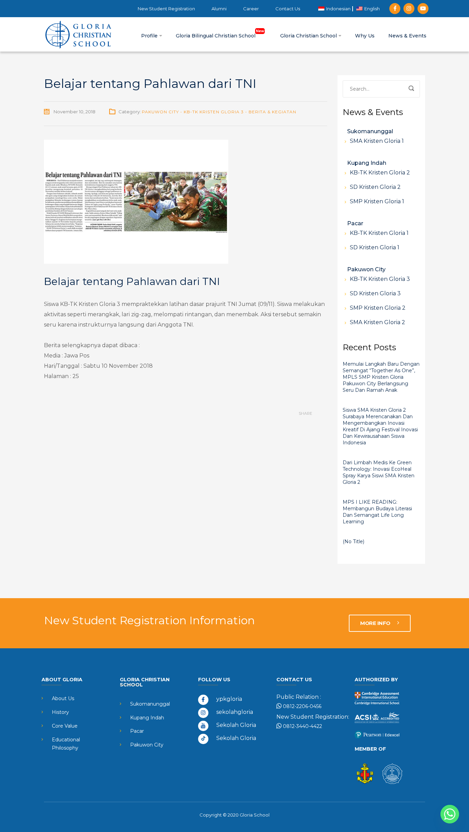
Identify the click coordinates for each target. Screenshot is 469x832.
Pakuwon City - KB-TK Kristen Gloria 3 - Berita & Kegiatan (219, 111)
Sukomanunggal (370, 131)
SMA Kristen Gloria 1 (377, 141)
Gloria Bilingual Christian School (216, 36)
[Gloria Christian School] (78, 34)
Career (251, 8)
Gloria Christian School (309, 36)
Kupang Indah (366, 163)
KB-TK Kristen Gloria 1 (379, 233)
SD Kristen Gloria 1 (374, 247)
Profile (150, 36)
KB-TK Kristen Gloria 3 (380, 279)
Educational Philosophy (66, 744)
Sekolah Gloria (236, 725)
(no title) (353, 541)
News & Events (407, 36)
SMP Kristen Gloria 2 (377, 308)
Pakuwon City (366, 269)
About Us (63, 698)
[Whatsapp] (450, 814)
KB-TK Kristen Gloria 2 (380, 172)
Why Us (365, 36)
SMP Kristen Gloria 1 (377, 201)
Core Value (65, 726)
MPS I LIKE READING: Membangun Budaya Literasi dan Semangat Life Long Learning (377, 512)
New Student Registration (166, 8)
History (60, 712)
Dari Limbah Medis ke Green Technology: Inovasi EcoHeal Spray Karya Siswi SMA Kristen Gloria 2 (378, 472)
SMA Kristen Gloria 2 (377, 322)
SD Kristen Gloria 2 (375, 187)
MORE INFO (375, 623)
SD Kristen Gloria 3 (375, 293)
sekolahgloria (234, 712)
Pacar (355, 223)
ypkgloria (229, 699)
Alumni (219, 8)
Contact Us (287, 8)
